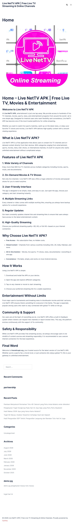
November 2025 (10, 469)
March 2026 (8, 458)
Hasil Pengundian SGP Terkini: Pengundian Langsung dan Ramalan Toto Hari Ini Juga (34, 418)
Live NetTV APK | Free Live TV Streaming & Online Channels (19, 4)
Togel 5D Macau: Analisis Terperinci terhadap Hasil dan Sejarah (27, 415)
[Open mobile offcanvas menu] (71, 4)
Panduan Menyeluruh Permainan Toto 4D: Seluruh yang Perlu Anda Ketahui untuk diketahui (37, 404)
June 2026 (8, 455)
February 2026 (9, 462)
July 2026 (7, 451)
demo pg (7, 486)
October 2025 (9, 473)
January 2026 (9, 465)
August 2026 (8, 448)
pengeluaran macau (18, 486)
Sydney (5, 521)
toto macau (30, 486)
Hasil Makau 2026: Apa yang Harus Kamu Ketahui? (22, 411)
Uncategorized (9, 433)
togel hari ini (8, 494)
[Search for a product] (67, 5)
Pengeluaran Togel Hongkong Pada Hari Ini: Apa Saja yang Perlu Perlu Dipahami (33, 408)
